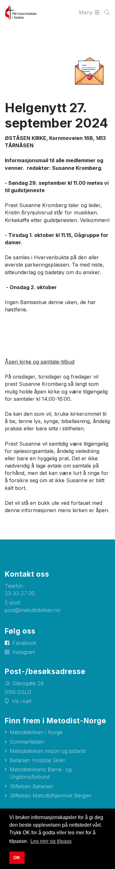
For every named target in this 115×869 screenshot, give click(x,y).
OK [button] (16, 857)
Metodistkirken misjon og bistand (47, 751)
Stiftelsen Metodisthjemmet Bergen (50, 795)
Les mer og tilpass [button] (51, 841)
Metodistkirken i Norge (36, 732)
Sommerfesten (27, 742)
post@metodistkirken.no (32, 610)
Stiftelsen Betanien (31, 786)
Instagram (23, 652)
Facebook (24, 643)
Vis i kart (21, 701)
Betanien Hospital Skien (37, 760)
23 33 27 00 (20, 593)
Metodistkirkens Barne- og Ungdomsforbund (41, 773)
